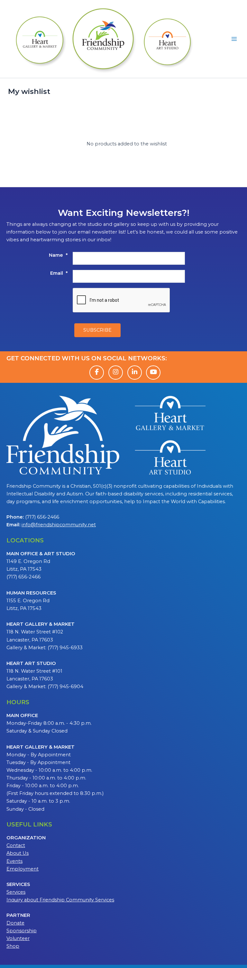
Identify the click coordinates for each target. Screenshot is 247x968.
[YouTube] (153, 372)
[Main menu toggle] (234, 38)
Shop (12, 946)
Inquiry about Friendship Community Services (60, 900)
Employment (22, 869)
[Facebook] (96, 372)
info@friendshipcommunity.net (59, 525)
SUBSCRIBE (97, 330)
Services (15, 892)
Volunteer (18, 938)
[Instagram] (115, 372)
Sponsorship (21, 931)
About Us (17, 853)
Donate (15, 923)
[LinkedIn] (134, 372)
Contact (15, 845)
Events (14, 861)
